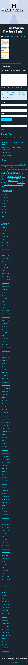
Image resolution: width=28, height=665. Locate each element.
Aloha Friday (17, 163)
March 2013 (5, 570)
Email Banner (19, 171)
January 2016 (5, 521)
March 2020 (5, 375)
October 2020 (5, 354)
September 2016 (6, 502)
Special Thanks (14, 662)
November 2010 (6, 629)
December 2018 (6, 422)
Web (3, 216)
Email (3, 108)
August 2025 (5, 227)
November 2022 (6, 279)
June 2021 (4, 329)
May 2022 (4, 298)
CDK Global (18, 167)
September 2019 (6, 394)
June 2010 (4, 641)
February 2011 (5, 623)
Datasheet (3, 171)
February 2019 (5, 416)
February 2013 (5, 573)
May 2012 (4, 592)
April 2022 (4, 301)
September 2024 (6, 255)
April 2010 (4, 644)
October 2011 (5, 610)
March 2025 (5, 236)
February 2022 (5, 307)
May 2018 (4, 443)
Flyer (21, 173)
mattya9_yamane (22, 36)
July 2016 (4, 508)
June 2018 (4, 440)
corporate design (19, 169)
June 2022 (4, 295)
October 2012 (5, 586)
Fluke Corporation (12, 173)
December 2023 (6, 258)
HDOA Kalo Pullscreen (7, 155)
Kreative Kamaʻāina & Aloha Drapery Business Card (13, 138)
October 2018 (5, 428)
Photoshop (19, 179)
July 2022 (4, 292)
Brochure (3, 167)
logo (13, 178)
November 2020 (6, 351)
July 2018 (4, 437)
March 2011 (5, 620)
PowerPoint (5, 212)
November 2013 (6, 552)
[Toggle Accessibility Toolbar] (3, 9)
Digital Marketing (10, 171)
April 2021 (4, 335)
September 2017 (6, 468)
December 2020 (6, 348)
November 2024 (6, 249)
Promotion (14, 181)
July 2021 (4, 326)
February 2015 (5, 536)
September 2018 (6, 431)
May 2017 (4, 481)
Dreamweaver (5, 200)
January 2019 (5, 419)
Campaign (9, 167)
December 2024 (6, 245)
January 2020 (5, 382)
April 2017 (4, 484)
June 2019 (4, 403)
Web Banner (8, 185)
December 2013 (6, 549)
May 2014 (4, 539)
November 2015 (6, 527)
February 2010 (5, 651)
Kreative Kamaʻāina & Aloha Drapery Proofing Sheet (13, 143)
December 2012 (6, 579)
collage (22, 167)
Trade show (10, 182)
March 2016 (5, 515)
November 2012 (6, 583)
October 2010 (5, 632)
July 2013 (4, 561)
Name (3, 102)
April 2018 (4, 446)
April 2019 (4, 409)
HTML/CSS (20, 175)
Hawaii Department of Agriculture (9, 175)
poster (5, 181)
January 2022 (5, 310)
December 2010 (6, 626)
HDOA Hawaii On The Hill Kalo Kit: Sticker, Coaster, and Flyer (12, 148)
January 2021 (5, 344)
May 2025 (4, 230)
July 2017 (4, 474)
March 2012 (5, 595)
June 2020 (4, 366)
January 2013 (5, 576)
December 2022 (6, 276)
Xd (6, 186)
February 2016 (5, 518)
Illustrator (10, 177)
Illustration (4, 177)
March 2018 (5, 450)
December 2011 (6, 604)
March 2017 (5, 487)
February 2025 (5, 239)
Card (14, 167)
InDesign (17, 177)
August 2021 (5, 323)
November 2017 (6, 462)
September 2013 (6, 558)
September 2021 (6, 320)
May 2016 (4, 511)
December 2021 (6, 314)
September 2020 (6, 357)
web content (16, 185)
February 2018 (5, 453)
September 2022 (6, 286)
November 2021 (6, 317)
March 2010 (5, 648)
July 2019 (4, 400)
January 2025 (5, 242)
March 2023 (5, 267)
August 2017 (5, 471)
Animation (23, 163)
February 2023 (5, 270)
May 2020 (4, 369)
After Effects (11, 163)
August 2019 (5, 397)
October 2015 (5, 530)
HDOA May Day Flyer (7, 152)
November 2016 (6, 499)
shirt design (20, 181)
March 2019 (5, 412)
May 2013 (4, 564)
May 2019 (4, 406)
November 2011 (6, 607)
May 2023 (4, 264)
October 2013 (5, 555)
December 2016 (6, 496)
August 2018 (5, 434)
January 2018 (5, 456)
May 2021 (4, 332)
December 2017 (6, 459)
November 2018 (6, 425)
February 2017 (5, 490)
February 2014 (5, 542)
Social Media (4, 182)
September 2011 (6, 613)
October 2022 (5, 283)
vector (23, 183)
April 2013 (4, 567)
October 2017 (5, 465)
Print (9, 181)
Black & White (11, 165)
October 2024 (5, 252)
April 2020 (4, 372)
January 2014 (5, 545)
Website (3, 113)
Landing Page (8, 178)
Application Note (4, 165)
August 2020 (5, 360)
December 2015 (6, 524)
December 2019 (6, 385)
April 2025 (4, 233)
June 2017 (4, 477)
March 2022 (5, 304)
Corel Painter (5, 197)
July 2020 (4, 363)
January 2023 (5, 273)
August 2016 (5, 505)
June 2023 (4, 261)
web (2, 185)
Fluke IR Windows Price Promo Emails (13, 29)
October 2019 (5, 391)
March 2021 (5, 338)
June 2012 (4, 589)
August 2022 (5, 289)
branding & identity (20, 165)
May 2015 (4, 533)
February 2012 (5, 598)
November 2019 (6, 388)
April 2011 (4, 617)
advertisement (5, 163)
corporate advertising (6, 169)
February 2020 (5, 378)
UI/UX (19, 183)
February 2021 (5, 341)
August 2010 (5, 638)
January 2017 (5, 493)
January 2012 (5, 601)
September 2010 (6, 635)
